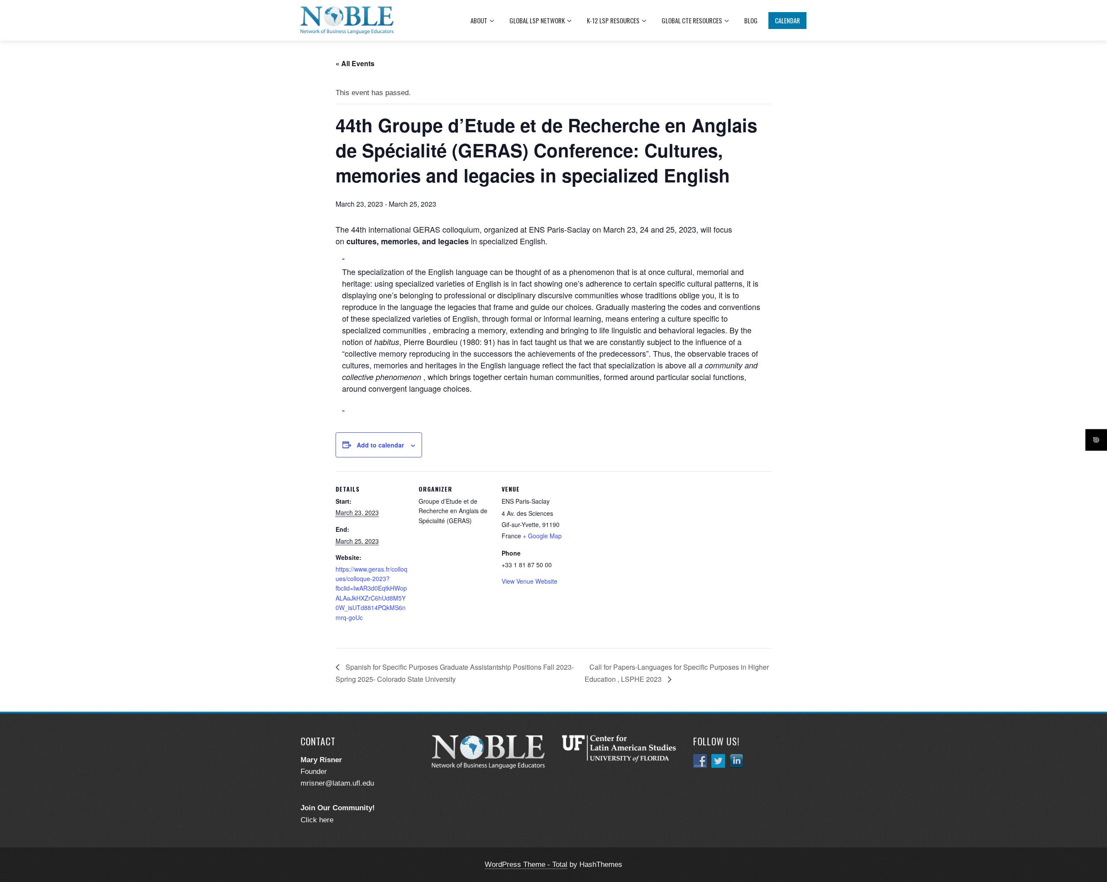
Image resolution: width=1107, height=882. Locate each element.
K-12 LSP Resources (613, 20)
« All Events (355, 63)
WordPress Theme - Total (526, 864)
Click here (317, 820)
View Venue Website (529, 581)
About (478, 20)
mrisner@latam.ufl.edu (337, 783)
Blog (751, 20)
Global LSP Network (537, 20)
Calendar (787, 20)
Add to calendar (380, 445)
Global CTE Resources (692, 20)
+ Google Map (542, 535)
